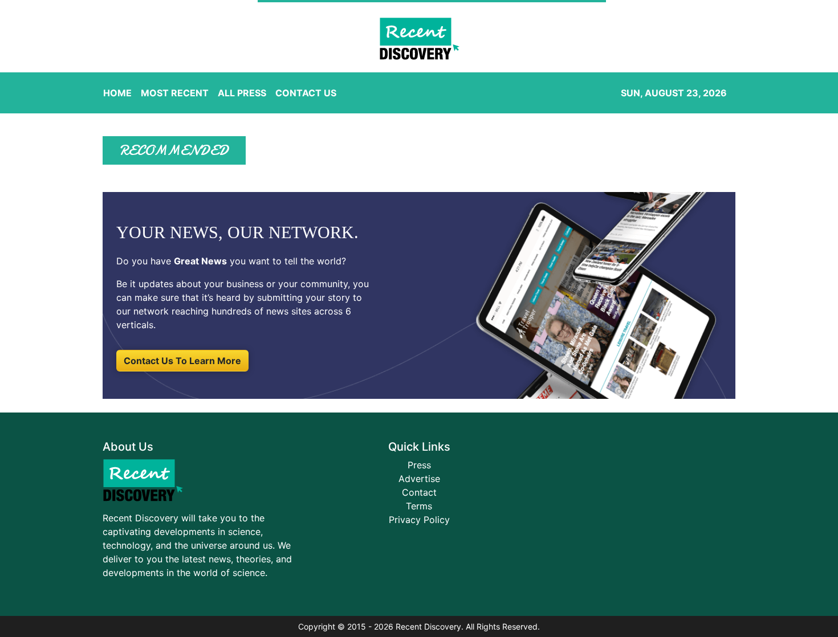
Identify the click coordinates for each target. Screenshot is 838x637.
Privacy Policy (419, 519)
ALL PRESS (242, 93)
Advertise (419, 478)
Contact (419, 492)
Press (419, 465)
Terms (419, 506)
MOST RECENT (175, 93)
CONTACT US (305, 93)
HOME (117, 93)
